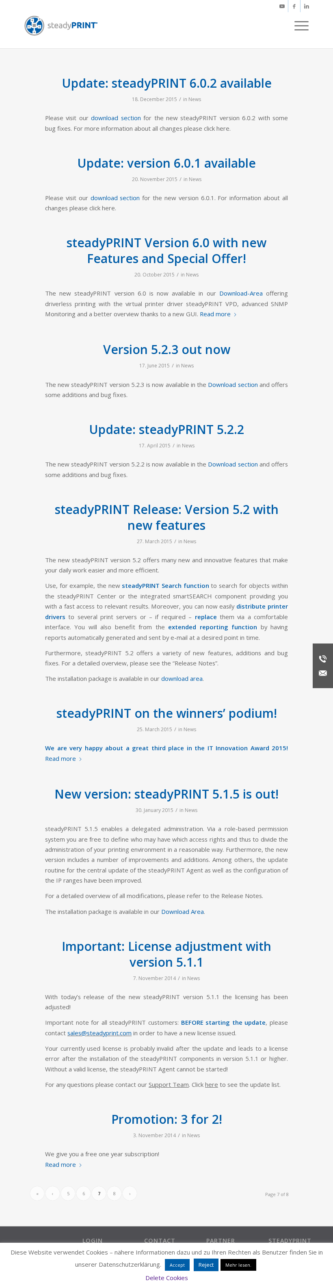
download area (182, 678)
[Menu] (299, 25)
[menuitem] (299, 25)
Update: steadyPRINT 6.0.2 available (167, 83)
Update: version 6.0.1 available (166, 163)
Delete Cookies (166, 1278)
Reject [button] (206, 1264)
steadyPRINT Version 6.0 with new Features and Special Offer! (166, 250)
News (194, 99)
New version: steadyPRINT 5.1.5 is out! (166, 794)
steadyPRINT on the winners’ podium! (166, 713)
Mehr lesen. (238, 1265)
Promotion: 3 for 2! (166, 1119)
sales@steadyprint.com (99, 1033)
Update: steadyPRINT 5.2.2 (166, 429)
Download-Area (241, 293)
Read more (215, 314)
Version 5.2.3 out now (166, 349)
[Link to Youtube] (282, 6)
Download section (232, 384)
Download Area (182, 911)
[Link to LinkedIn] (307, 6)
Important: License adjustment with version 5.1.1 (166, 954)
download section (116, 118)
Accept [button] (177, 1265)
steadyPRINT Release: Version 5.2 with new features (167, 517)
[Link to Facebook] (294, 6)
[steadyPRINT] (60, 26)
